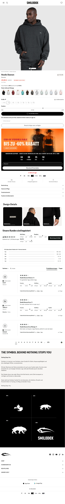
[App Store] (27, 483)
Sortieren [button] (5, 268)
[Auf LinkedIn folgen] (63, 454)
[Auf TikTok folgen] (60, 454)
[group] (11, 237)
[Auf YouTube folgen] (56, 454)
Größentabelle (60, 99)
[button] (16, 342)
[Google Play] (38, 483)
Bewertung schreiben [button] (55, 238)
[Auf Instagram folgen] (53, 454)
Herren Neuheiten (5, 71)
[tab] (51, 269)
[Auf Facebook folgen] (50, 454)
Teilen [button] (42, 290)
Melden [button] (38, 290)
